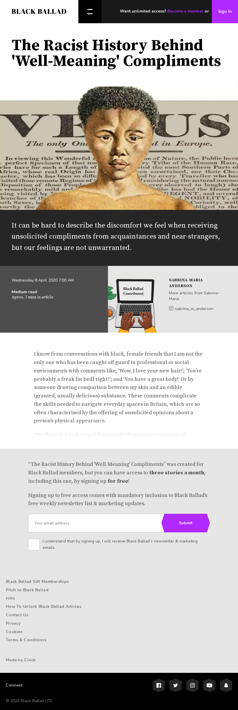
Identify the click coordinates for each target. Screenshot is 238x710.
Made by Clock (21, 660)
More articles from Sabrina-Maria (194, 296)
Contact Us (17, 615)
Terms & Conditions (26, 640)
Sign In (225, 11)
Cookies (14, 632)
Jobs (10, 598)
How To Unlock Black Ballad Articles (43, 606)
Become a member (185, 11)
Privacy (13, 623)
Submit (185, 523)
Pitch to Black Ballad (27, 590)
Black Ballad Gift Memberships (37, 581)
